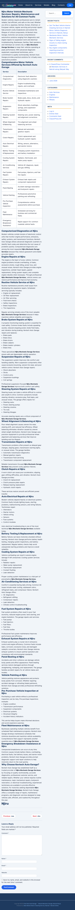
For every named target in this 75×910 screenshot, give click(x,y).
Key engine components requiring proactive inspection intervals (58, 50)
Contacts (61, 5)
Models (46, 5)
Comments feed (55, 116)
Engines (52, 95)
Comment (5, 833)
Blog (53, 5)
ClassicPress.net (55, 119)
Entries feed (53, 114)
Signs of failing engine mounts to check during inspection (58, 42)
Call (70, 5)
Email (4, 865)
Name (4, 858)
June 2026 (53, 81)
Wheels (52, 100)
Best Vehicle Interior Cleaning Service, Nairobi (36, 905)
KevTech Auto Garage (30, 903)
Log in (51, 111)
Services (38, 5)
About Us (28, 5)
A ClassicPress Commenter (59, 64)
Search (66, 13)
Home (20, 5)
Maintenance (54, 97)
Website (4, 872)
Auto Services (54, 92)
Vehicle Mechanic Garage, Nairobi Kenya (49, 903)
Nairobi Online (54, 905)
